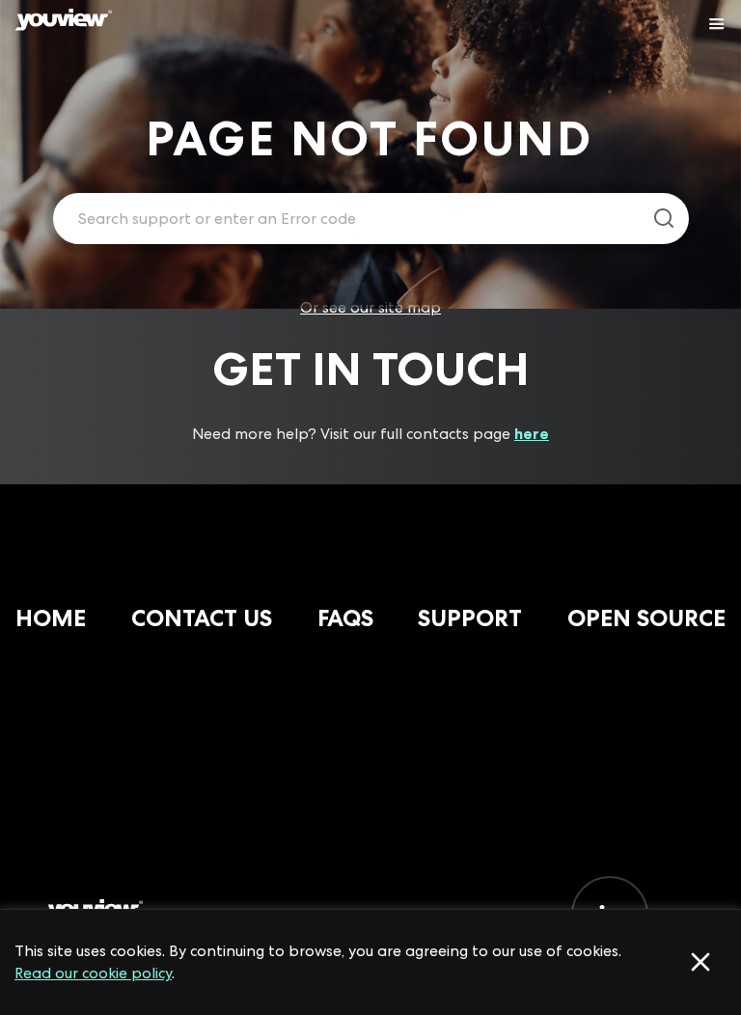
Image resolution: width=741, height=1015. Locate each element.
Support (470, 618)
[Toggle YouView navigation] (717, 24)
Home (50, 618)
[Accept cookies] (700, 962)
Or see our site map (370, 307)
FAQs (345, 618)
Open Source (646, 618)
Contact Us (201, 618)
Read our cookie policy (93, 973)
